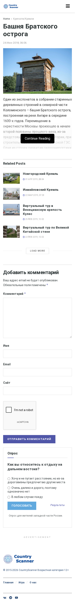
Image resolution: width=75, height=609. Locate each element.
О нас (33, 582)
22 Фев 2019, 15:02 (34, 237)
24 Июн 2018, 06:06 (14, 42)
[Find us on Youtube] (16, 597)
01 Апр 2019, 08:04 (34, 179)
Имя (6, 345)
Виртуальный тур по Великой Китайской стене (46, 230)
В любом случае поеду (27, 497)
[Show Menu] (68, 6)
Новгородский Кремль (40, 174)
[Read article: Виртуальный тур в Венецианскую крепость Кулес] (11, 210)
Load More (37, 250)
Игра (21, 582)
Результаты (57, 505)
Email (7, 364)
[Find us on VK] (4, 597)
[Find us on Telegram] (10, 597)
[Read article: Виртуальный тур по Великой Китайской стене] (11, 231)
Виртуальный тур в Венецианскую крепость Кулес (42, 210)
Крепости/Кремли (23, 18)
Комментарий (14, 294)
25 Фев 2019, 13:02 (34, 219)
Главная (8, 582)
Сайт (6, 382)
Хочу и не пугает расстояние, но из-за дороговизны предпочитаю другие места (36, 480)
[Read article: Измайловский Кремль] (11, 194)
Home (6, 18)
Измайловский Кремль (41, 190)
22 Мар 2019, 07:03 (34, 195)
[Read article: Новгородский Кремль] (11, 178)
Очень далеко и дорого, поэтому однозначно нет (32, 489)
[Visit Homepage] (11, 6)
